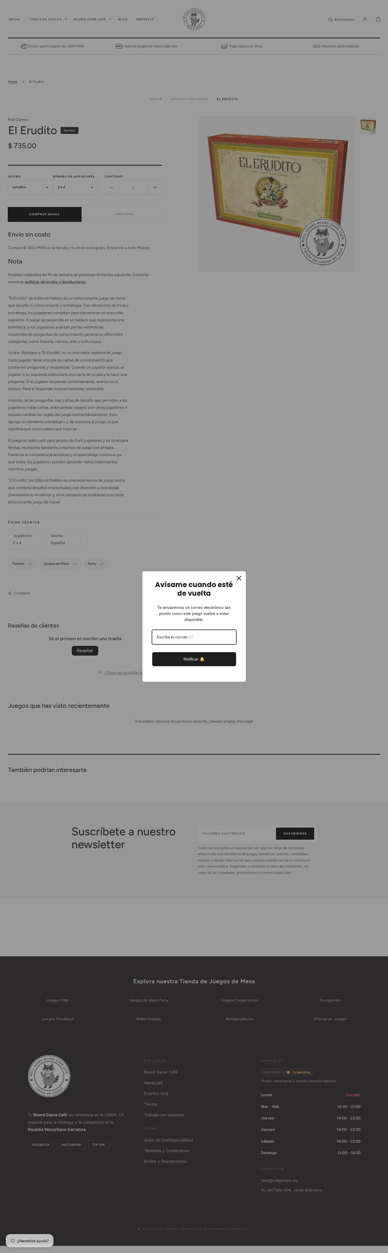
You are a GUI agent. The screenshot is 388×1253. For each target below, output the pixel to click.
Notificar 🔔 (194, 659)
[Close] (239, 578)
